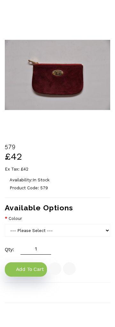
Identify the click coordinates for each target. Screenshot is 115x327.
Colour (15, 218)
